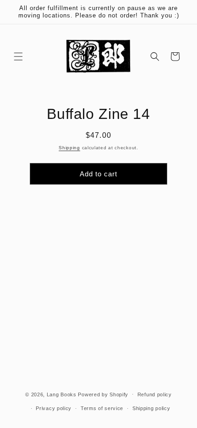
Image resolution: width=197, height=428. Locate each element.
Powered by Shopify (103, 394)
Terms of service (102, 408)
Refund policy (154, 394)
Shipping (69, 147)
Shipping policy (151, 408)
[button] (18, 56)
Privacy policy (53, 408)
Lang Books (62, 394)
